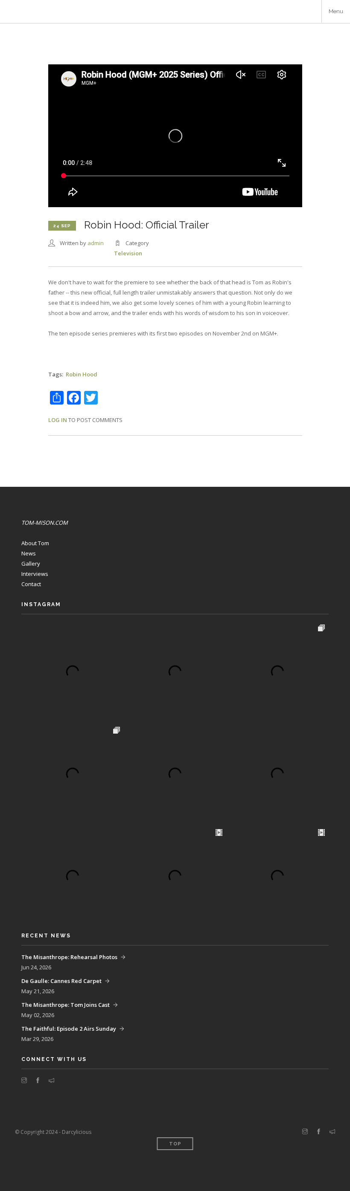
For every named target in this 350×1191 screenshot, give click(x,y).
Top (175, 1144)
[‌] (24, 1080)
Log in (57, 420)
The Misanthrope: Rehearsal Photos (69, 957)
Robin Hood (81, 374)
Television (128, 253)
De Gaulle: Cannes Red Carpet (61, 981)
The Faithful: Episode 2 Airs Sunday (68, 1028)
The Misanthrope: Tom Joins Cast (65, 1005)
